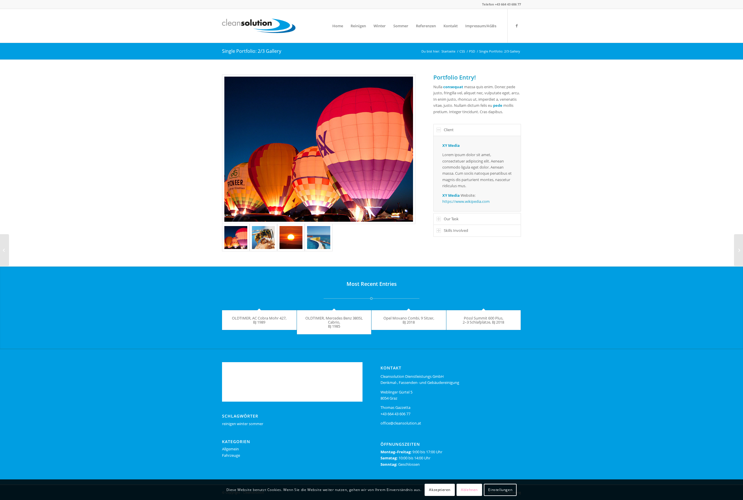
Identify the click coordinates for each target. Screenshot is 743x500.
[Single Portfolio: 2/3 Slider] (738, 250)
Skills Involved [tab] (456, 230)
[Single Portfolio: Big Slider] (4, 250)
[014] (263, 237)
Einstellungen (500, 489)
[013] (291, 237)
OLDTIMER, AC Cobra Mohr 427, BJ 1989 (259, 320)
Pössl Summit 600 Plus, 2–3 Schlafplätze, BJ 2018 (483, 320)
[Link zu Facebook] (516, 25)
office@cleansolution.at (400, 423)
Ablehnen (469, 489)
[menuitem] (338, 26)
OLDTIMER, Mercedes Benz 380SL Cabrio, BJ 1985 (334, 322)
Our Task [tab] (451, 218)
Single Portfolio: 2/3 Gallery (251, 51)
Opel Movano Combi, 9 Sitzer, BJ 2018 (408, 320)
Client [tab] (449, 129)
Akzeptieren (439, 489)
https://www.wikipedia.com (466, 201)
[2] (318, 149)
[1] (318, 237)
